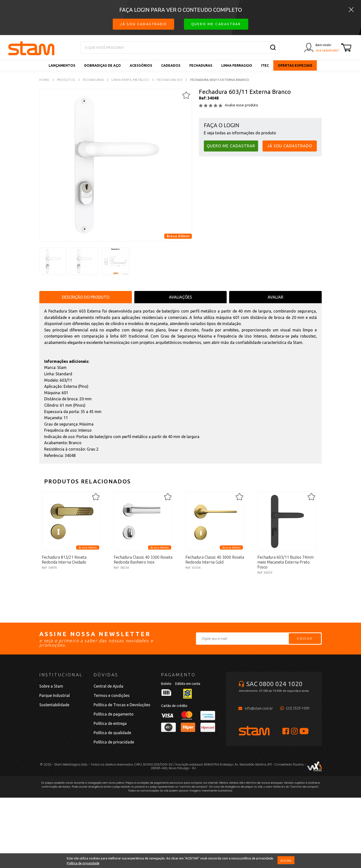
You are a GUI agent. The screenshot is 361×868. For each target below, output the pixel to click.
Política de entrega (110, 723)
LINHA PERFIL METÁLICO (130, 79)
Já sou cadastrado (143, 24)
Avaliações (180, 297)
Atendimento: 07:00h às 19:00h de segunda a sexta (274, 690)
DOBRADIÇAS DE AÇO (102, 65)
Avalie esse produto (241, 105)
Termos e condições (112, 695)
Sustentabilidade (54, 705)
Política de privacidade (83, 863)
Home (44, 79)
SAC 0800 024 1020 (274, 683)
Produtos (66, 79)
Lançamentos (62, 65)
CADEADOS (170, 65)
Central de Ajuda (108, 686)
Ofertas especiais (295, 65)
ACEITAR (286, 860)
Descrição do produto (85, 297)
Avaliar (275, 297)
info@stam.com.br (259, 708)
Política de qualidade (112, 732)
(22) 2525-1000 (297, 708)
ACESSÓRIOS (141, 65)
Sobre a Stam (51, 686)
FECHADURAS (200, 65)
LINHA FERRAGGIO (236, 65)
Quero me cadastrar (216, 24)
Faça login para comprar (71, 584)
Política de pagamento (114, 714)
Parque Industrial (54, 695)
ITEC (265, 65)
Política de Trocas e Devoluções (122, 705)
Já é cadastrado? (327, 50)
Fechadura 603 (169, 79)
